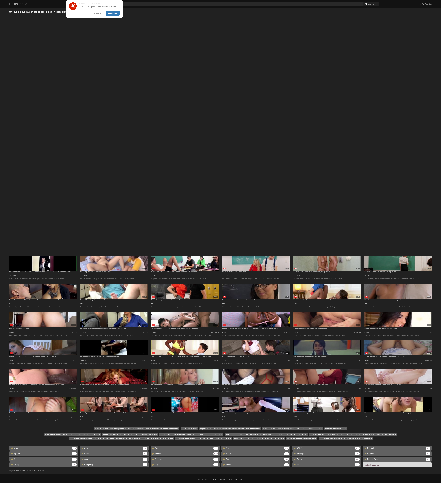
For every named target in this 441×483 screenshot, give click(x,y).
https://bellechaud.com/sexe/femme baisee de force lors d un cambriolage (230, 429)
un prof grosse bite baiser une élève (301, 438)
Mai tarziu (98, 13)
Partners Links (238, 479)
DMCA (229, 479)
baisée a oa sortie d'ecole (335, 429)
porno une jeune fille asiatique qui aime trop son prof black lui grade (203, 438)
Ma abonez (112, 13)
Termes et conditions (212, 479)
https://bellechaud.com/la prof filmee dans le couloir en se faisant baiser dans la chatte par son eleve (266, 434)
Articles (200, 479)
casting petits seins (189, 429)
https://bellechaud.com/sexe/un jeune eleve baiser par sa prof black (72, 434)
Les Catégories (425, 4)
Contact (223, 479)
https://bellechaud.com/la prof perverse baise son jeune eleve (259, 438)
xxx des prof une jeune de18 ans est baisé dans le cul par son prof (130, 434)
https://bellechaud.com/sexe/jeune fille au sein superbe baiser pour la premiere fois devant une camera (136, 429)
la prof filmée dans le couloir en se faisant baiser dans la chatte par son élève (191, 434)
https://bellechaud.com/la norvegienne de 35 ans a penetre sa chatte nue (292, 429)
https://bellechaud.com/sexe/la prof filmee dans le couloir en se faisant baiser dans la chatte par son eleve (353, 434)
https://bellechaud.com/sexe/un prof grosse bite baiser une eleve (345, 438)
